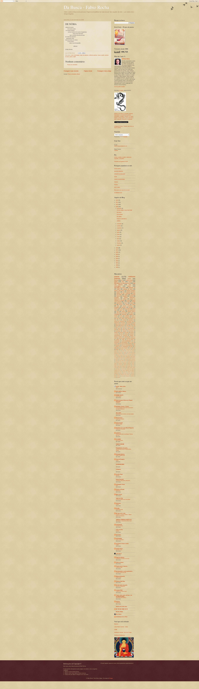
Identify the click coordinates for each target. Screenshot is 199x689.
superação (124, 314)
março (118, 240)
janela (119, 329)
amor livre (122, 310)
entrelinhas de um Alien (121, 616)
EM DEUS (119, 212)
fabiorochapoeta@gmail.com (120, 146)
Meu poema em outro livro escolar (122, 190)
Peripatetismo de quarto (121, 448)
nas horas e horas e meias (122, 543)
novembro (119, 223)
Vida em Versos (119, 562)
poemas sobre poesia (119, 290)
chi (123, 359)
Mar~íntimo (118, 614)
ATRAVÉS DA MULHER (119, 174)
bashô (117, 359)
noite (118, 318)
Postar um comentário (72, 64)
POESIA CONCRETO (122, 218)
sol (134, 322)
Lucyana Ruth (119, 590)
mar (115, 304)
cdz (131, 325)
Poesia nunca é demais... (122, 566)
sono (134, 347)
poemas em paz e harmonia (123, 293)
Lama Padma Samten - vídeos (121, 626)
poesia (71, 56)
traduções (119, 119)
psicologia (118, 331)
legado (115, 364)
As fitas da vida (119, 567)
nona (133, 366)
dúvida (129, 352)
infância (124, 299)
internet (117, 325)
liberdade (123, 322)
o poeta (128, 300)
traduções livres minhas (125, 374)
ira (124, 301)
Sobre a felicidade (120, 539)
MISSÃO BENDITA (118, 171)
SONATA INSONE (120, 444)
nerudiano (129, 366)
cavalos (116, 343)
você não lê (118, 553)
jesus (117, 387)
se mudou (121, 90)
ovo (122, 367)
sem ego (124, 373)
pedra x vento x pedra (131, 367)
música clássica (117, 366)
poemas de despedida (119, 321)
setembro (119, 228)
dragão (125, 352)
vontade (133, 301)
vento (127, 325)
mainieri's (118, 432)
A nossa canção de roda (121, 572)
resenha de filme (130, 371)
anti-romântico (124, 342)
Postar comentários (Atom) (74, 74)
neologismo (123, 366)
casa (118, 311)
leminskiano (119, 303)
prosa (127, 117)
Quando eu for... (119, 549)
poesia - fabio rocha (120, 386)
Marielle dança (119, 424)
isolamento (116, 322)
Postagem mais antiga (104, 71)
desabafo (132, 328)
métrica (124, 329)
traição (119, 356)
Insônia (117, 530)
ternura (115, 356)
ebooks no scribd (129, 116)
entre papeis (118, 396)
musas (99, 55)
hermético (120, 363)
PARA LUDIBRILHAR (120, 455)
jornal (133, 363)
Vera (117, 485)
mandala (120, 364)
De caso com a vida (120, 513)
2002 (117, 260)
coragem (131, 335)
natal (124, 353)
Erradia (117, 508)
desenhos (124, 119)
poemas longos (121, 338)
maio (118, 236)
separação (133, 294)
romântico (127, 315)
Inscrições (118, 534)
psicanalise (129, 322)
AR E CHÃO (117, 187)
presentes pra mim (117, 371)
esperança (126, 336)
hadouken (118, 345)
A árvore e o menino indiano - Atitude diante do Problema (123, 515)
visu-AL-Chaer (119, 474)
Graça (117, 460)
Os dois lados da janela (121, 585)
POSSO (116, 182)
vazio (121, 308)
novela (115, 367)
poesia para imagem (123, 347)
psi (124, 326)
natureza (133, 317)
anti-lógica (130, 307)
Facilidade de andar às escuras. (122, 558)
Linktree (116, 150)
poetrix (123, 117)
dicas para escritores (123, 343)
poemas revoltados (131, 290)
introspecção (116, 353)
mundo (129, 364)
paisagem (131, 319)
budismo (116, 332)
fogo (134, 343)
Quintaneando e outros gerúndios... (124, 571)
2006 (117, 252)
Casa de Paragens (120, 459)
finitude (133, 324)
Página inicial (88, 71)
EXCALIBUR (120, 214)
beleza (115, 350)
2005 (117, 254)
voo (115, 328)
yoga (118, 377)
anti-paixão (127, 308)
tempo (131, 303)
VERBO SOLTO (119, 395)
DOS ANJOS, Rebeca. (121, 391)
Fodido (117, 504)
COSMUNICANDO (120, 464)
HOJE (115, 176)
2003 (117, 258)
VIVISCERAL (119, 538)
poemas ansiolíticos (128, 306)
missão (115, 315)
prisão (123, 339)
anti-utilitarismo (127, 357)
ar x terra (131, 342)
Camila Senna (119, 548)
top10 (121, 317)
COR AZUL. (118, 602)
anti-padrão (119, 294)
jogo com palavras (84, 55)
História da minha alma (121, 606)
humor (129, 286)
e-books (124, 319)
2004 (117, 256)
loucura (116, 280)
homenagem (77, 55)
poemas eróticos (131, 311)
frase (117, 326)
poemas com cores (131, 329)
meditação (130, 119)
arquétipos (133, 357)
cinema (123, 311)
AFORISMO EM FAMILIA (121, 597)
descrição (120, 352)
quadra (126, 294)
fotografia (125, 296)
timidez (117, 349)
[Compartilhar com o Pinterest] (84, 53)
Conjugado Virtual (120, 484)
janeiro (118, 245)
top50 (74, 56)
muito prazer (118, 577)
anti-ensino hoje (130, 321)
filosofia (131, 117)
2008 (117, 248)
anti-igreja (116, 297)
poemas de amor (128, 289)
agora (119, 328)
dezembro (119, 208)
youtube (127, 304)
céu (127, 328)
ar (119, 319)
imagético (131, 314)
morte (131, 312)
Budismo (116, 624)
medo (131, 346)
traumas (132, 374)
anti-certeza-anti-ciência (122, 312)
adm (115, 119)
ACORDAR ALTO (118, 192)
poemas (132, 332)
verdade (124, 356)
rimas (121, 373)
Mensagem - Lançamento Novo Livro (124, 520)
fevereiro (119, 243)
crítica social (129, 280)
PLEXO (116, 184)
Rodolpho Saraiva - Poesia (122, 406)
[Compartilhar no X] (81, 53)
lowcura (118, 601)
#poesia (117, 475)
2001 (117, 263)
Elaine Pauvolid (120, 479)
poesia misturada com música (128, 370)
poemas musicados (131, 338)
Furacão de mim (119, 525)
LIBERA (118, 221)
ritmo (121, 315)
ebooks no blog (117, 117)
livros (121, 353)
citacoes (121, 304)
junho (118, 234)
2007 (117, 250)
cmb (123, 328)
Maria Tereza (119, 494)
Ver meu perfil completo (119, 86)
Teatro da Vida (119, 498)
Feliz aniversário (119, 440)
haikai (133, 352)
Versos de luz (119, 417)
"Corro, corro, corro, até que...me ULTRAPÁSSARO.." (124, 596)
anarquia (121, 357)
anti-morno (131, 331)
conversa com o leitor (130, 350)
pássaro (122, 325)
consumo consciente (131, 359)
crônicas (115, 352)
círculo (126, 360)
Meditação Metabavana (119, 635)
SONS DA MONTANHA (119, 179)
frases (120, 326)
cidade (123, 350)
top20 (128, 301)
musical (121, 332)
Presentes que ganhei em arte (121, 161)
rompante (125, 331)
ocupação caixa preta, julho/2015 (123, 480)
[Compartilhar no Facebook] (83, 53)
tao (114, 374)
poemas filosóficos (131, 292)
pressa (124, 371)
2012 (117, 200)
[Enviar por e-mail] (79, 53)
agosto (118, 230)
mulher (125, 364)
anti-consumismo (131, 310)
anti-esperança (128, 349)
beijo (133, 349)
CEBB (115, 629)
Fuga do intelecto (120, 557)
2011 (117, 202)
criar (134, 325)
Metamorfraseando (120, 576)
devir (118, 306)
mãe (133, 364)
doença (118, 296)
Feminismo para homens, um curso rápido (125, 414)
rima (130, 284)
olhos (119, 367)
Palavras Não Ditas (120, 581)
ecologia (128, 324)
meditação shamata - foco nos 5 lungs (123, 632)
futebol (115, 363)
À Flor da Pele (119, 529)
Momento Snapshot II (120, 586)
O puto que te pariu (120, 419)
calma (119, 350)
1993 (117, 267)
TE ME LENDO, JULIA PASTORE (124, 210)
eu (122, 280)
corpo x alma (121, 360)
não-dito (126, 332)
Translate (125, 136)
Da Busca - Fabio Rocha (86, 7)
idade (125, 363)
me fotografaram (124, 346)
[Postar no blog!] (80, 53)
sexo (130, 347)
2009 (117, 206)
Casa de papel (119, 422)
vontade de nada (130, 326)
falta (131, 343)
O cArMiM (118, 439)
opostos (116, 308)
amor (72, 55)
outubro (119, 225)
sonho (129, 373)
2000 (117, 265)
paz (125, 367)
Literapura (118, 469)
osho (134, 293)
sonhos (133, 304)
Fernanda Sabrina (120, 454)
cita (125, 359)
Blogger (111, 678)
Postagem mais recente (71, 71)
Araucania (118, 503)
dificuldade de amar (119, 287)
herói (115, 329)
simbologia (116, 314)
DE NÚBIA (119, 216)
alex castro (118, 412)
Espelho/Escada (119, 509)
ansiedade (116, 307)
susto (133, 373)
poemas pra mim (117, 370)
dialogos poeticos (118, 336)
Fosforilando (119, 524)
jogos (129, 363)
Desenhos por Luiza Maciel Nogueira (125, 427)
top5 (118, 374)
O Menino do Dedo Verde (121, 591)
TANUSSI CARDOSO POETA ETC (124, 519)
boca (120, 359)
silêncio (123, 318)
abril (118, 238)
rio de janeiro (130, 339)
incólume (118, 402)
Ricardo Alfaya (119, 611)
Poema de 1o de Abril (120, 429)
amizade (122, 349)
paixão (102, 55)
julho (118, 232)
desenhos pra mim (132, 360)
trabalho (118, 292)
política (117, 339)
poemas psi (132, 287)
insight (117, 544)
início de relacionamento (127, 345)
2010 (117, 204)
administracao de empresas (120, 335)
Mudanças (118, 490)
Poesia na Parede (120, 489)
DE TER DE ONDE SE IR (122, 609)
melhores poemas (93, 55)
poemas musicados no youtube (121, 113)
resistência (116, 373)
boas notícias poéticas (120, 324)
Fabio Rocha (127, 58)
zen (123, 292)
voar (115, 377)
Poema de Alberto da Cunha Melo (123, 499)
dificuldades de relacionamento (122, 283)
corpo (116, 360)
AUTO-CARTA (117, 168)
